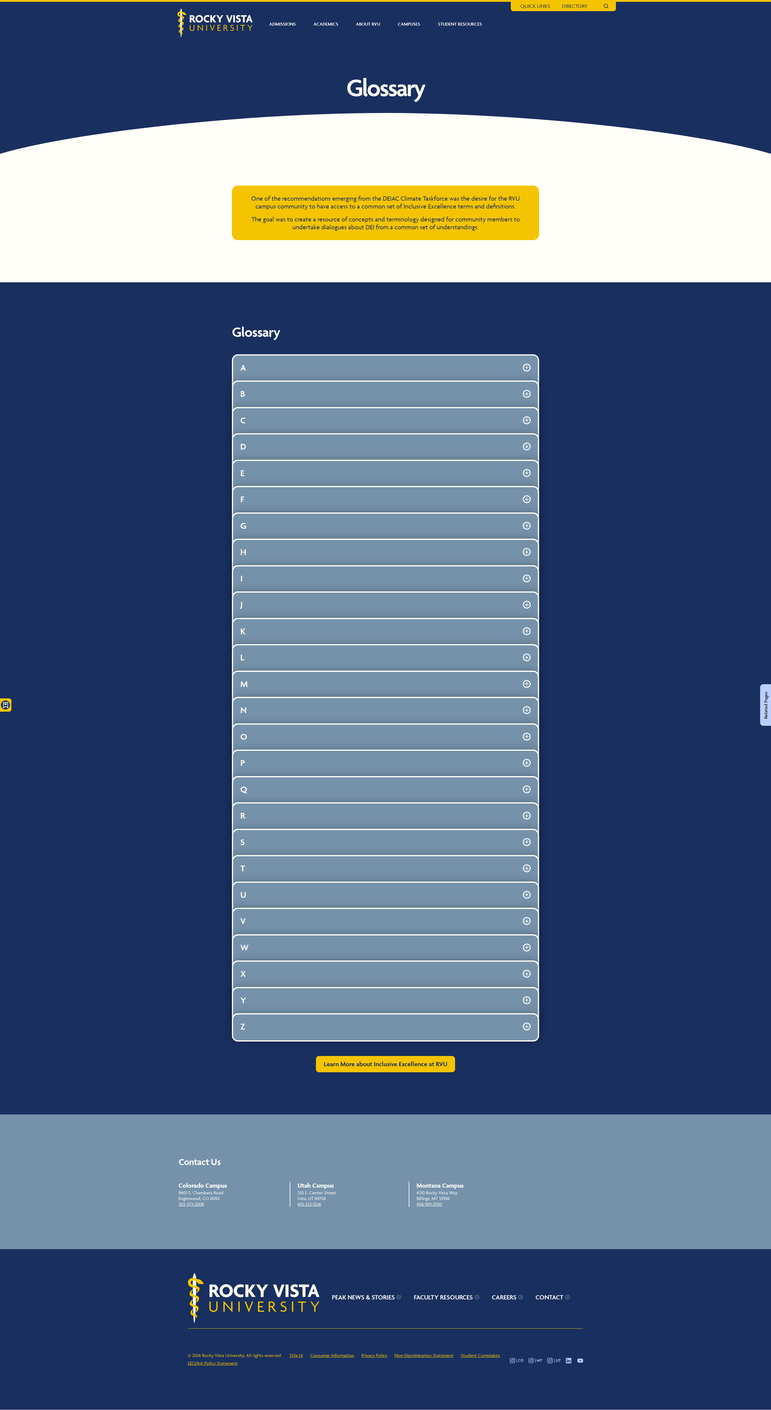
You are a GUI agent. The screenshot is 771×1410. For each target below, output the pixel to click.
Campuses (409, 24)
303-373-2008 (191, 1204)
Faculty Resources (443, 1297)
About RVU (368, 24)
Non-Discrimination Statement (424, 1355)
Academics (326, 24)
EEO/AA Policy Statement (213, 1363)
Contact (549, 1297)
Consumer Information (332, 1355)
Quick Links (535, 6)
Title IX (296, 1355)
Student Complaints (480, 1355)
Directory (575, 6)
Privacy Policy (374, 1355)
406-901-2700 (429, 1204)
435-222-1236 (309, 1204)
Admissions (282, 24)
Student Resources (460, 24)
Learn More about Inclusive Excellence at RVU (385, 1064)
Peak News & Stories (363, 1297)
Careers (504, 1297)
